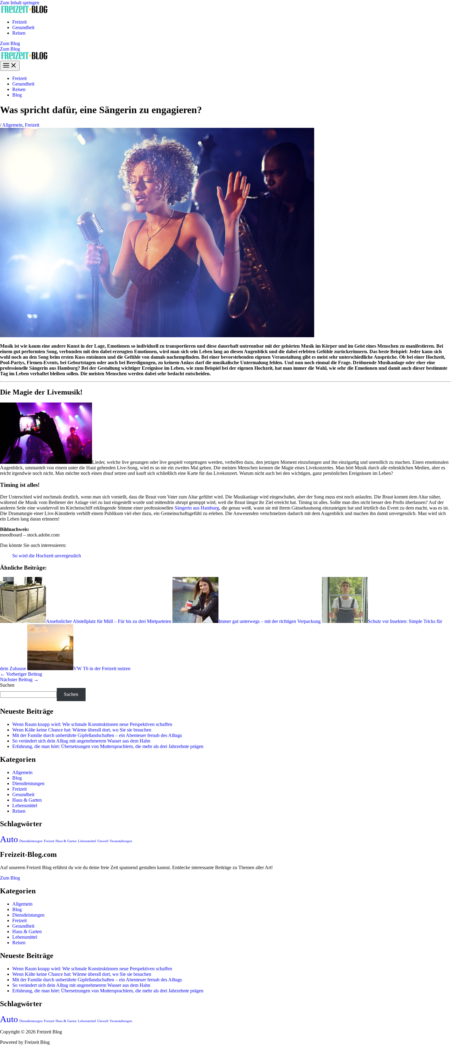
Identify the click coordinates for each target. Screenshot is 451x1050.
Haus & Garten (27, 800)
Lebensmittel (24, 805)
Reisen (18, 33)
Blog (17, 94)
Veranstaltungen (121, 841)
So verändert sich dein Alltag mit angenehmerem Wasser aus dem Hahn (81, 740)
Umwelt (102, 841)
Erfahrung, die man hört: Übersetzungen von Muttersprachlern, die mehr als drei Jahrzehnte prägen (107, 746)
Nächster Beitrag (19, 679)
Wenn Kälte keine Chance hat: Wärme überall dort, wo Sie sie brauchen (81, 729)
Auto (9, 839)
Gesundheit (23, 27)
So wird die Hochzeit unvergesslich (46, 555)
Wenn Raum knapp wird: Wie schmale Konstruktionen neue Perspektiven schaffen (92, 724)
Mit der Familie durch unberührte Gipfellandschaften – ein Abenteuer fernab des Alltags (97, 735)
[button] (225, 43)
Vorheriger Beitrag (21, 674)
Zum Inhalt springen (19, 2)
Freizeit (19, 22)
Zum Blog (10, 49)
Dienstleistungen (28, 783)
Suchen (7, 685)
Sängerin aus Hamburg (197, 507)
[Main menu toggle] (10, 66)
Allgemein (12, 125)
